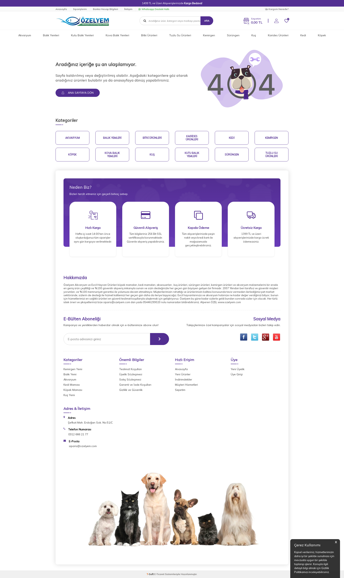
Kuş (253, 35)
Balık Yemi (70, 374)
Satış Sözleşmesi (130, 379)
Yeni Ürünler (183, 374)
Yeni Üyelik (237, 369)
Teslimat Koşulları (130, 369)
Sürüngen (233, 35)
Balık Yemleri (51, 35)
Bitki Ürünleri (149, 35)
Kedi (303, 35)
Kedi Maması (72, 384)
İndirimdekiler (183, 379)
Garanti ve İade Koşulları (135, 384)
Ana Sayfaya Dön (80, 92)
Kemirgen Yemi (73, 369)
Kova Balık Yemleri (117, 35)
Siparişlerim (80, 9)
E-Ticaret (159, 574)
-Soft (150, 574)
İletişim (128, 9)
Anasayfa (61, 9)
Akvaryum (24, 35)
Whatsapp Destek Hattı (155, 9)
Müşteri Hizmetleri (186, 384)
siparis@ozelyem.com (83, 446)
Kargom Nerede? (278, 9)
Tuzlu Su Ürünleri (180, 35)
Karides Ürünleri (278, 35)
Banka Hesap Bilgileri (105, 9)
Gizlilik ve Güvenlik (131, 390)
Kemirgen (209, 35)
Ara (206, 20)
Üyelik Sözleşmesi (130, 374)
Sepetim (180, 390)
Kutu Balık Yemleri (82, 35)
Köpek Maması (73, 390)
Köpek (322, 35)
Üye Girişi (237, 374)
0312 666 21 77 (78, 434)
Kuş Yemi (69, 395)
